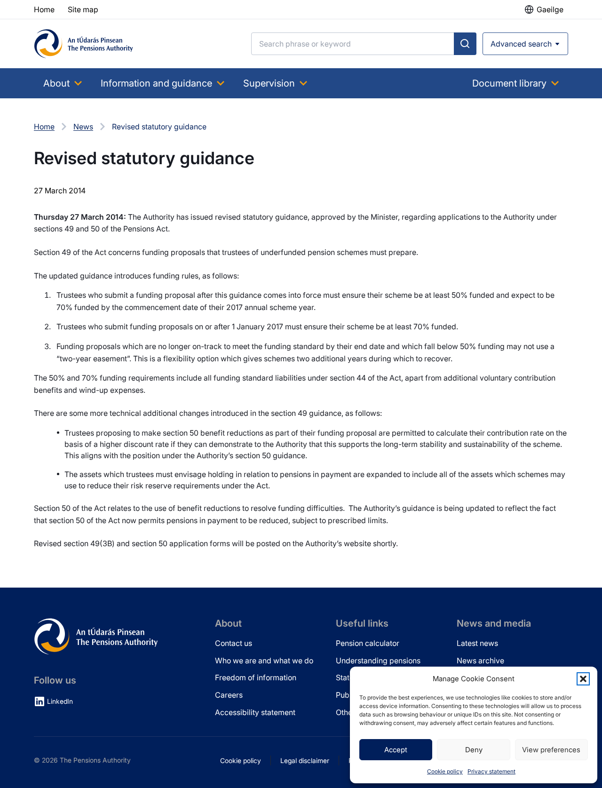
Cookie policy (445, 771)
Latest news (477, 643)
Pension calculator (367, 643)
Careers (229, 695)
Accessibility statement (255, 712)
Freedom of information (255, 677)
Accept (395, 749)
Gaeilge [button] (550, 9)
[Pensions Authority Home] (84, 44)
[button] (583, 679)
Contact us (233, 643)
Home (44, 126)
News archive (480, 660)
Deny (474, 749)
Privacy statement (491, 771)
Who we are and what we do (264, 660)
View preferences (551, 749)
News (83, 126)
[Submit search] (465, 43)
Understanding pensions (378, 660)
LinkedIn (60, 701)
